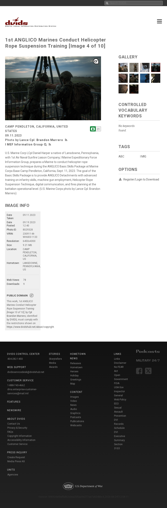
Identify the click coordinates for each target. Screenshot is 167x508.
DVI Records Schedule (119, 423)
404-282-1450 (15, 358)
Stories (54, 354)
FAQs (10, 431)
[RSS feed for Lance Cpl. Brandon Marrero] (66, 140)
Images (74, 396)
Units (11, 469)
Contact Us (13, 423)
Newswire (14, 410)
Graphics (75, 413)
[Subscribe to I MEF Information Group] (93, 128)
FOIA (116, 383)
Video (73, 401)
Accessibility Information (21, 440)
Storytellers (55, 358)
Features (13, 401)
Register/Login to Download (141, 179)
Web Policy (120, 399)
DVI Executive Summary (119, 436)
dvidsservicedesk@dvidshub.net (25, 372)
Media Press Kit (16, 461)
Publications (77, 421)
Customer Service (17, 444)
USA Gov (119, 387)
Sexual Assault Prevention (120, 411)
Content (76, 392)
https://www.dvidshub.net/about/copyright (30, 327)
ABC (121, 156)
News (73, 405)
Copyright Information (19, 436)
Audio (73, 409)
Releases (75, 363)
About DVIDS (16, 418)
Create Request (16, 457)
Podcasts (75, 417)
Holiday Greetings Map (75, 379)
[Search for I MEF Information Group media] (45, 144)
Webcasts (76, 425)
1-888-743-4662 (16, 385)
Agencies (12, 474)
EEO (116, 403)
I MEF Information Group (24, 144)
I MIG (143, 156)
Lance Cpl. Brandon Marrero (41, 140)
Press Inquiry (17, 452)
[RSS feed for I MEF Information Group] (50, 144)
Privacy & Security (17, 427)
